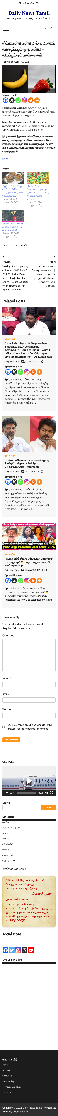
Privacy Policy (8, 1081)
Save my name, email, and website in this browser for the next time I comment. (29, 726)
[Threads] (24, 950)
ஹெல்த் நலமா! (8, 860)
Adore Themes (21, 1111)
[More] (37, 100)
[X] (12, 100)
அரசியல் (6, 822)
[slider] (26, 793)
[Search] (51, 28)
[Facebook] (5, 100)
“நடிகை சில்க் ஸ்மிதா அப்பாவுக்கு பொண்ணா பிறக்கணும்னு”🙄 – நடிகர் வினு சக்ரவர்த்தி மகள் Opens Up (29, 562)
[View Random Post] (46, 28)
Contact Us (7, 1076)
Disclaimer (7, 1092)
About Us (6, 1070)
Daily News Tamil (29, 13)
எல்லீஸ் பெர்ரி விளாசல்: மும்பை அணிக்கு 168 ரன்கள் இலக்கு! (12, 226)
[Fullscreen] (51, 792)
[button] (29, 781)
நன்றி (5, 158)
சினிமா (5, 838)
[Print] (31, 100)
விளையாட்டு (7, 855)
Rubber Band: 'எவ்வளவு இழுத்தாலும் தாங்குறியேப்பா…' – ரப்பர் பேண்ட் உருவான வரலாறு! (38, 192)
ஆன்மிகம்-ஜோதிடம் (11, 827)
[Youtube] (31, 950)
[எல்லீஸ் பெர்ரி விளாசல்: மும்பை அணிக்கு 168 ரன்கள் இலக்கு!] (13, 216)
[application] (29, 781)
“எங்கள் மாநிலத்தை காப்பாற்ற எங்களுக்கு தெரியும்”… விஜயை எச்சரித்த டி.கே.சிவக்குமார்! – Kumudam (27, 463)
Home (5, 1065)
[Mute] (46, 792)
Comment (8, 635)
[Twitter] (12, 950)
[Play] (6, 792)
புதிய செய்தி (20, 245)
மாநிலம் (5, 849)
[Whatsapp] (18, 100)
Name (6, 678)
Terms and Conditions (11, 1087)
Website (6, 709)
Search (6, 802)
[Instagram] (24, 100)
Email (6, 693)
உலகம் (5, 833)
